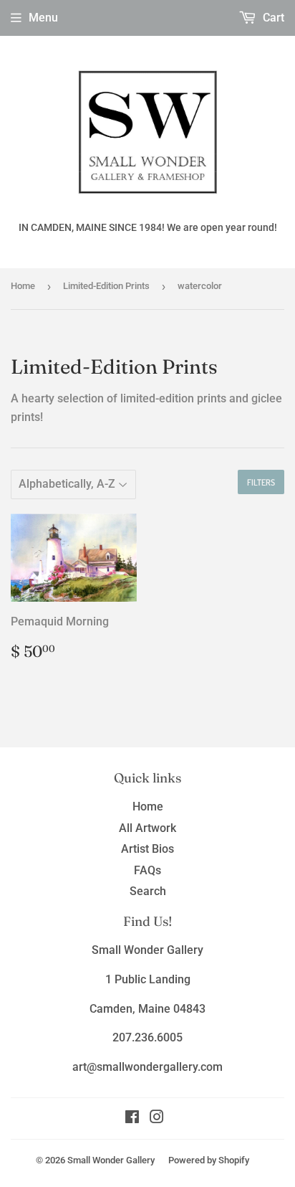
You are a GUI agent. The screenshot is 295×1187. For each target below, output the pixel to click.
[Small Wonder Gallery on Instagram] (157, 1118)
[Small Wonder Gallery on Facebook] (132, 1118)
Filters (261, 482)
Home (23, 285)
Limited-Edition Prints (106, 285)
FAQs (147, 870)
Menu (43, 17)
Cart (272, 17)
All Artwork (147, 828)
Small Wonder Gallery (111, 1160)
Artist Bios (147, 849)
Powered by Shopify (208, 1160)
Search (148, 891)
